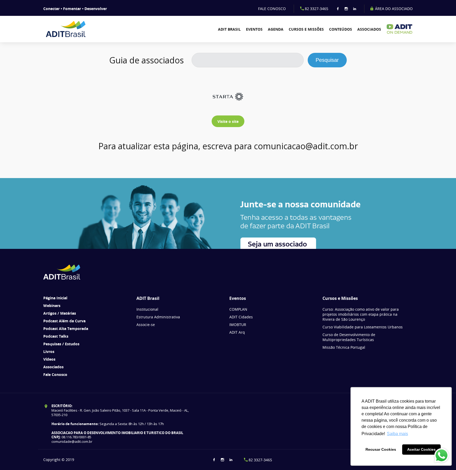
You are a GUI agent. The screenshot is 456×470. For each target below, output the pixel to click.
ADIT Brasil (229, 29)
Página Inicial (55, 297)
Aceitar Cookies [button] (421, 449)
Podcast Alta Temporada (65, 328)
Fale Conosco (55, 374)
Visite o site (228, 121)
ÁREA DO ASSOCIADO (393, 8)
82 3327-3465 (316, 8)
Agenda (275, 29)
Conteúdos (340, 29)
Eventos (254, 29)
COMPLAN (238, 309)
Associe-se (145, 324)
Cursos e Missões (306, 29)
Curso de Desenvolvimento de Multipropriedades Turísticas (348, 337)
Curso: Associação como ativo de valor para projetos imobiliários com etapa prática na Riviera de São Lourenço (360, 314)
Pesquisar (327, 60)
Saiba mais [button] (397, 433)
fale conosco (272, 8)
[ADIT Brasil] (73, 29)
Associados (369, 29)
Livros (48, 351)
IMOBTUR (237, 324)
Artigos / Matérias (59, 313)
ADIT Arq (237, 332)
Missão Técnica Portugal (343, 347)
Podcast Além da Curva (64, 320)
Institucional (147, 309)
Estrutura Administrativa (158, 316)
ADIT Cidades (241, 316)
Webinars (51, 305)
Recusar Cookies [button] (380, 449)
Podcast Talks (55, 336)
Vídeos (49, 359)
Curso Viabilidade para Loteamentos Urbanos (362, 326)
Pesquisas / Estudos (61, 343)
